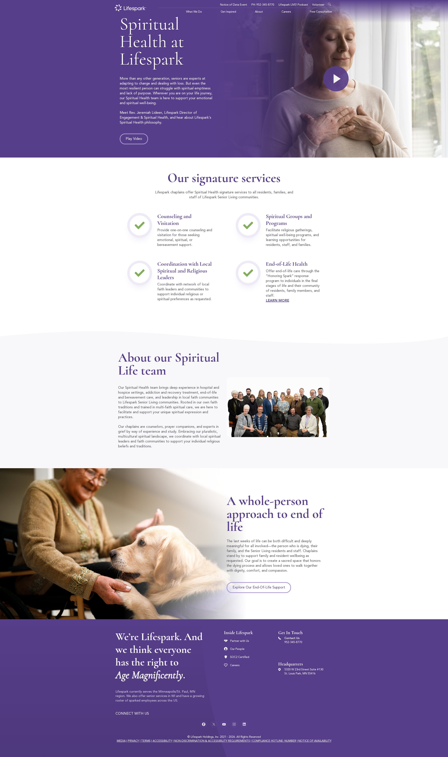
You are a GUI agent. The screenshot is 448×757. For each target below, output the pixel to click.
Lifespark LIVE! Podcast (293, 5)
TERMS (145, 741)
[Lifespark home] (130, 7)
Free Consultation (321, 12)
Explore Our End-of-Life (259, 587)
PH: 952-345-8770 (262, 5)
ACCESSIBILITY (162, 741)
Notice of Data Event (233, 5)
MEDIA (121, 741)
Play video (134, 139)
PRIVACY (133, 741)
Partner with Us (239, 641)
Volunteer (318, 5)
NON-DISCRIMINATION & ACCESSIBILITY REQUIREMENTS (212, 741)
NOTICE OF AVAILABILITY (314, 741)
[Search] (330, 3)
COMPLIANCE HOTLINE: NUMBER (274, 741)
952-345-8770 (293, 642)
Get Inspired (228, 12)
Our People (237, 649)
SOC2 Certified (239, 657)
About (259, 12)
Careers (286, 12)
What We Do (194, 12)
